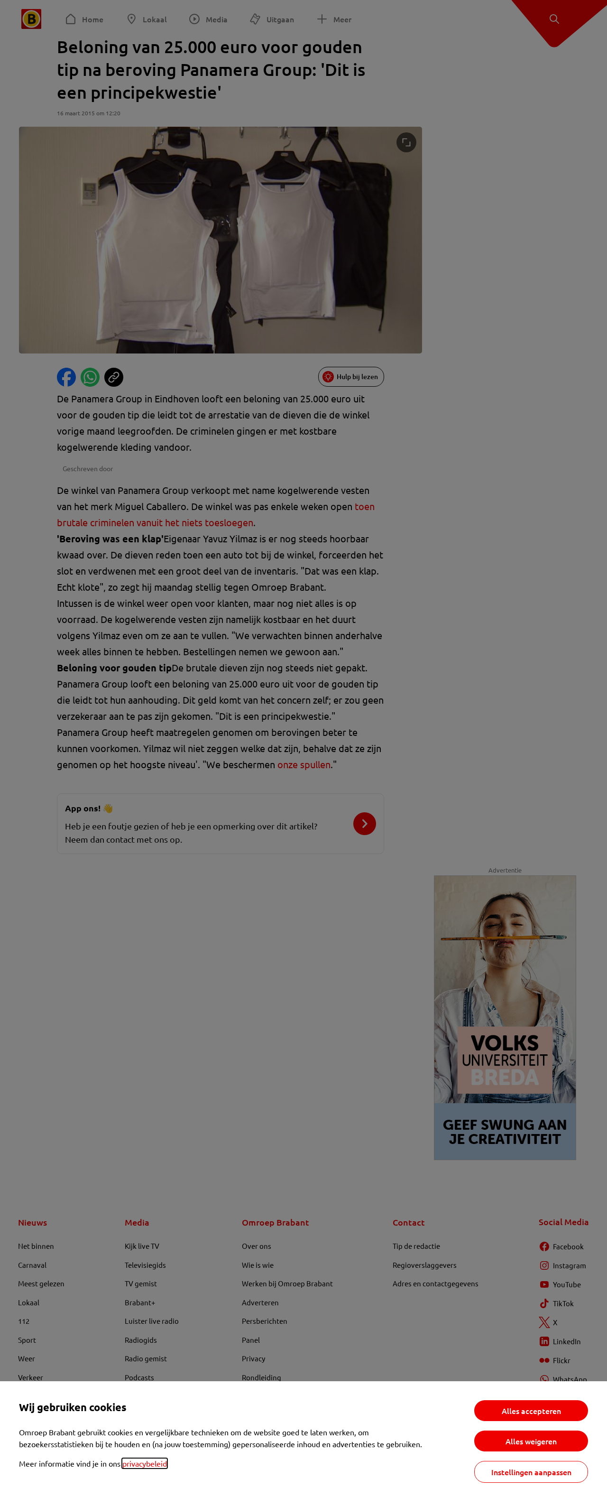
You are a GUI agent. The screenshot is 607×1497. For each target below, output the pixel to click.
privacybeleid (144, 1463)
